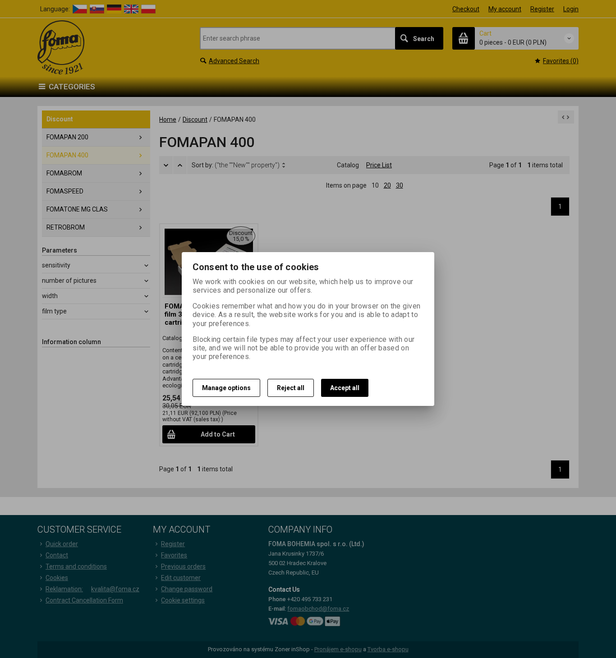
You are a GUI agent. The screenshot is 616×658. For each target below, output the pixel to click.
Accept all (344, 387)
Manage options (226, 387)
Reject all (290, 387)
